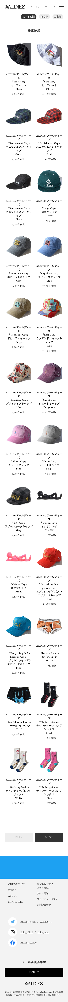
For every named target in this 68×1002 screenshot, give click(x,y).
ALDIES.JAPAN (28, 942)
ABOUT (12, 895)
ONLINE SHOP (16, 884)
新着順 (58, 16)
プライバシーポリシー (48, 899)
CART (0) (34, 6)
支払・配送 (42, 893)
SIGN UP (34, 972)
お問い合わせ (44, 904)
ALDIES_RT (46, 921)
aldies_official (26, 932)
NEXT (49, 837)
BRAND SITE (15, 901)
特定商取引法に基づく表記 (45, 886)
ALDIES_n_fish (28, 921)
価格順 (44, 16)
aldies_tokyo (43, 932)
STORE (12, 890)
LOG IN (46, 6)
